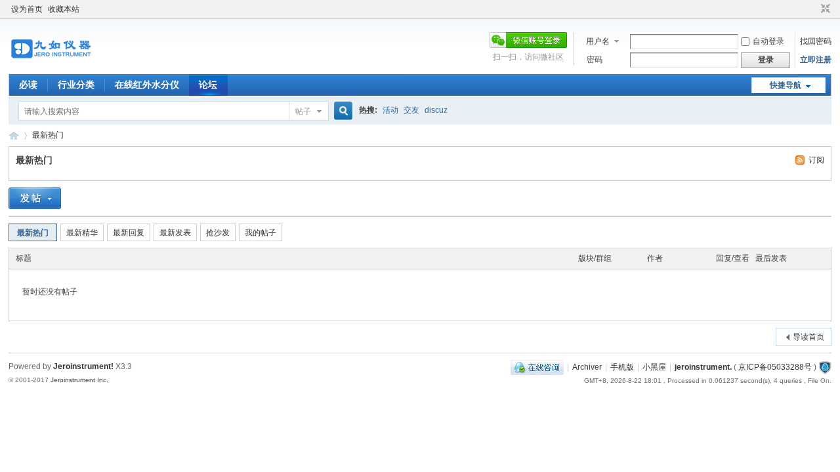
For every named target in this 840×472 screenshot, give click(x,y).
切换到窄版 (823, 9)
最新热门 (48, 135)
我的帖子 (260, 232)
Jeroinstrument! (83, 366)
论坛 (208, 84)
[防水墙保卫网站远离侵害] (824, 367)
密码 (594, 59)
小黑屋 (654, 367)
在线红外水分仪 (147, 84)
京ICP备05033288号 (775, 367)
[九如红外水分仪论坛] (51, 66)
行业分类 (76, 84)
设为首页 (27, 9)
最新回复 (128, 232)
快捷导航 (785, 85)
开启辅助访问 (813, 9)
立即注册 (815, 59)
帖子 (303, 111)
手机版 (622, 367)
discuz (436, 110)
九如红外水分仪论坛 (14, 135)
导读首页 (808, 337)
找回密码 (815, 41)
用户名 (598, 41)
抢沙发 (218, 232)
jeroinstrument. (703, 367)
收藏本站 (63, 9)
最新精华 (82, 232)
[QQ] (537, 367)
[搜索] (341, 111)
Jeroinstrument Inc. (79, 380)
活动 (390, 110)
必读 (28, 84)
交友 (411, 110)
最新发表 (175, 232)
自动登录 (768, 41)
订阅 (816, 160)
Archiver (587, 367)
